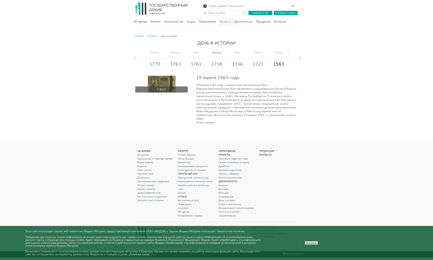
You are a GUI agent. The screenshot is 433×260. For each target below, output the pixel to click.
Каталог (156, 21)
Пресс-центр (144, 170)
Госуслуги (183, 208)
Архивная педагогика (230, 170)
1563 (278, 64)
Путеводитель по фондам (192, 170)
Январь (155, 52)
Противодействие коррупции (153, 181)
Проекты (225, 21)
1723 (258, 64)
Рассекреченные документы (193, 166)
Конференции (226, 197)
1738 (216, 64)
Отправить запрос (285, 13)
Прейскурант (185, 204)
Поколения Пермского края (233, 159)
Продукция (263, 21)
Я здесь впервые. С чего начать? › (227, 6)
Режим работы (145, 162)
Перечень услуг (260, 13)
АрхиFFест (224, 166)
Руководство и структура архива (154, 159)
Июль (278, 52)
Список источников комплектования (229, 214)
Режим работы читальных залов (195, 181)
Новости (141, 166)
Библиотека (184, 162)
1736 (237, 64)
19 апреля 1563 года (217, 78)
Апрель (217, 52)
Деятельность (243, 21)
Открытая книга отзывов (150, 200)
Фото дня (224, 193)
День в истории (227, 200)
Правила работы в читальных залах (193, 187)
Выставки (224, 189)
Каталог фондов (187, 155)
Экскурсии (183, 212)
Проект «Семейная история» (234, 162)
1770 (155, 64)
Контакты (280, 21)
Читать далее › (205, 122)
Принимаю (311, 243)
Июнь (258, 52)
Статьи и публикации (230, 204)
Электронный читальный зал (193, 178)
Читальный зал (173, 21)
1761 (196, 64)
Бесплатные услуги (188, 200)
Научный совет (145, 174)
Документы (143, 178)
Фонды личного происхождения (236, 208)
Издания (223, 185)
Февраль (175, 52)
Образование (207, 21)
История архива (145, 185)
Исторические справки (190, 216)
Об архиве (140, 21)
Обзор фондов (186, 159)
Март (196, 52)
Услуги (191, 21)
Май (237, 52)
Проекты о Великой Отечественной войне (230, 176)
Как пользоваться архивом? (152, 197)
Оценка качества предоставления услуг (149, 191)
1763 (175, 64)
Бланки (182, 193)
